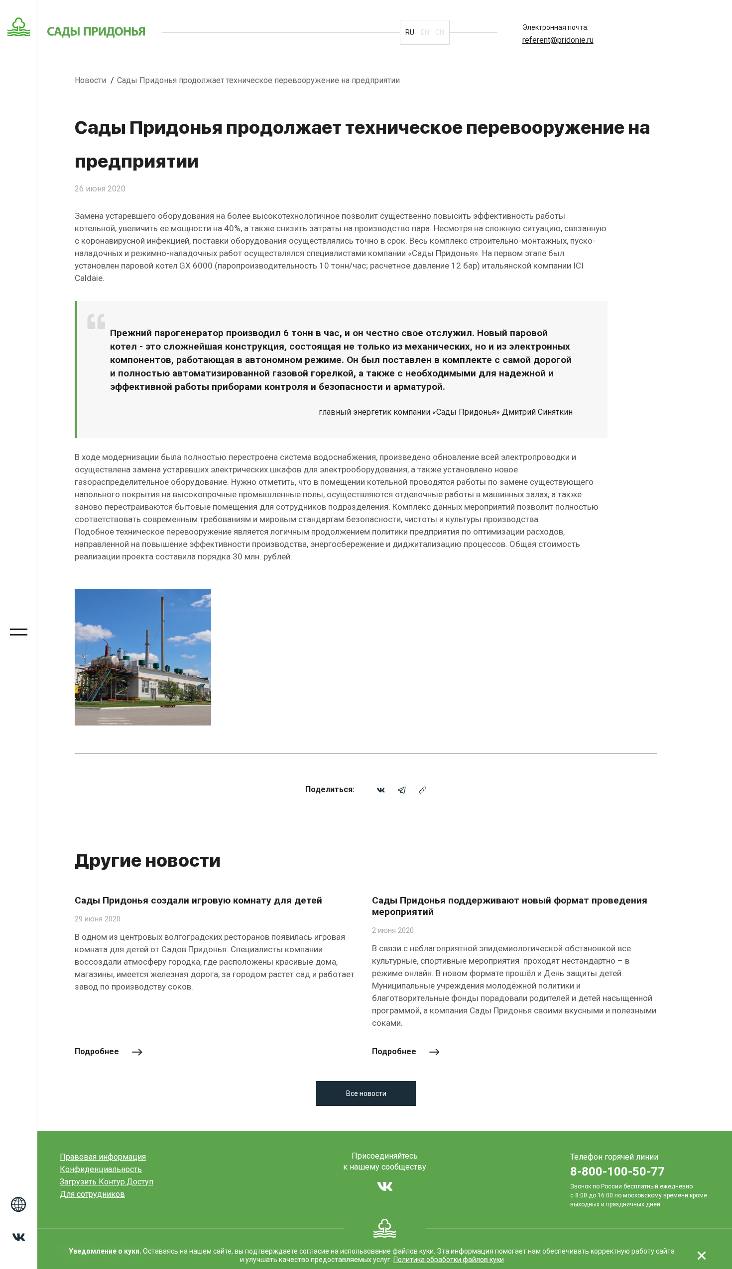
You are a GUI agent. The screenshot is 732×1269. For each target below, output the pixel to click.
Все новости (366, 1093)
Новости (91, 80)
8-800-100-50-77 (617, 1171)
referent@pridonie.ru (558, 40)
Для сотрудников (92, 1194)
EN (425, 32)
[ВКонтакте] (381, 789)
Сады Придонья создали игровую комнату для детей (198, 900)
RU (409, 32)
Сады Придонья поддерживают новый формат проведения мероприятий (509, 906)
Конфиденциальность (101, 1169)
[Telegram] (402, 789)
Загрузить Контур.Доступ (106, 1181)
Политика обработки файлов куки (448, 1260)
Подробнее (97, 1051)
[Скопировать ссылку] (423, 789)
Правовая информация (103, 1157)
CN (439, 32)
